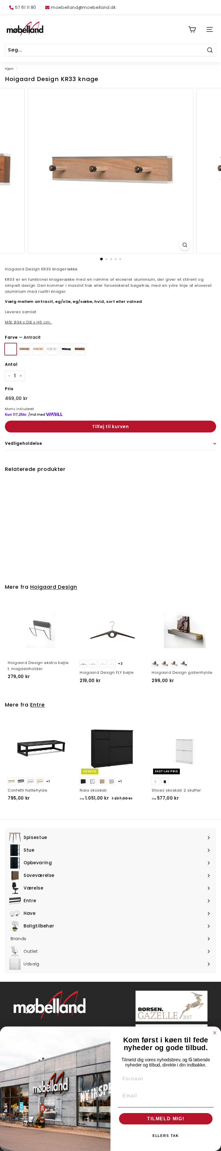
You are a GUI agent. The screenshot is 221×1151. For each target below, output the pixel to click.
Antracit (10, 349)
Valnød (79, 349)
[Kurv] (192, 29)
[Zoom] (185, 245)
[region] (110, 170)
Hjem (9, 68)
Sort (66, 349)
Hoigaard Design (53, 586)
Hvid (52, 349)
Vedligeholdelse (23, 443)
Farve (23, 337)
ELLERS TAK (166, 1136)
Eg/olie (24, 349)
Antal (11, 364)
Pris (9, 389)
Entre (37, 704)
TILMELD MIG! (165, 1118)
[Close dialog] (215, 1032)
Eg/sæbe (38, 349)
